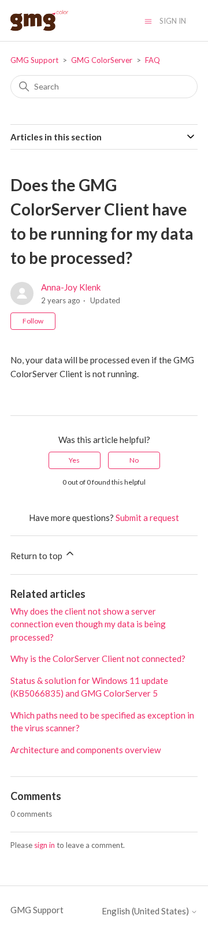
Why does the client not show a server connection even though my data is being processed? (88, 624)
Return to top (37, 555)
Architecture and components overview (85, 750)
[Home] (39, 20)
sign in (44, 845)
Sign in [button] (172, 20)
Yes (74, 460)
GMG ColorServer (101, 60)
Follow (33, 321)
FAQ (152, 60)
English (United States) (146, 911)
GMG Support (34, 60)
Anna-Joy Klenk (71, 287)
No (134, 460)
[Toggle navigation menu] (148, 20)
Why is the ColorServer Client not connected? (97, 658)
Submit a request (147, 517)
